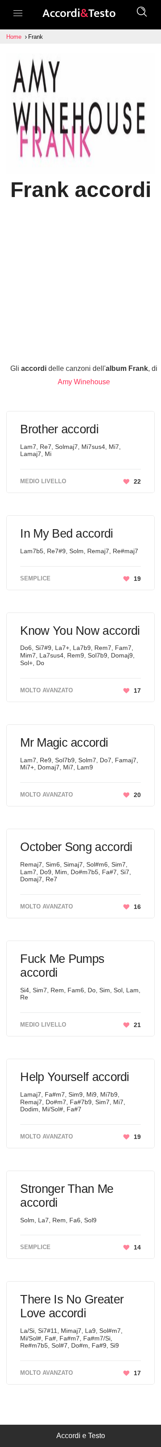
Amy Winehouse (84, 382)
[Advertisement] (80, 281)
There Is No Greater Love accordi (71, 1306)
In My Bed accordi (66, 533)
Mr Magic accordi (64, 742)
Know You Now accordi (80, 630)
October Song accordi (76, 847)
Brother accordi (59, 429)
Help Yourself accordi (74, 1077)
